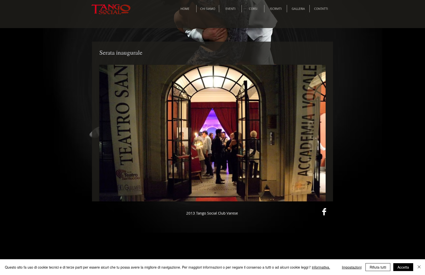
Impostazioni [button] (352, 267)
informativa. (321, 267)
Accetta (403, 267)
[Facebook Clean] (324, 211)
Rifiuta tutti (378, 267)
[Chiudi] (419, 267)
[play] (315, 197)
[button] (212, 133)
